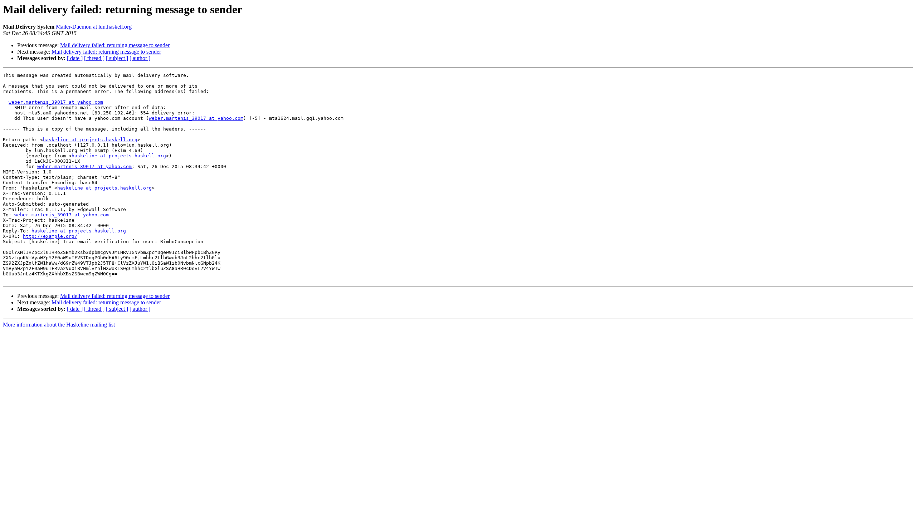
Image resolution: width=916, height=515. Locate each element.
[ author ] (140, 58)
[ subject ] (117, 58)
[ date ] (75, 58)
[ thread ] (94, 58)
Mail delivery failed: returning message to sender (115, 45)
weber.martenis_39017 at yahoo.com (56, 102)
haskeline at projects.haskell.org (90, 139)
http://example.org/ (50, 236)
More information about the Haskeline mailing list (59, 325)
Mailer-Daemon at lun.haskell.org (94, 27)
